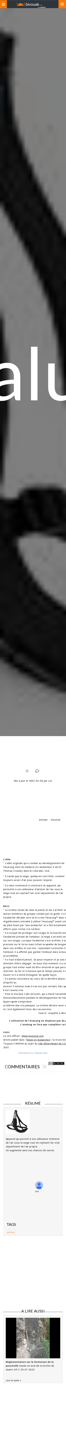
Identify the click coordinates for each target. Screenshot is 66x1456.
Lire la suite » (13, 1380)
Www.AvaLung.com (33, 1035)
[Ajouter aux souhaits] (27, 771)
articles (11, 1232)
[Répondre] (44, 1066)
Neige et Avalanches (38, 1039)
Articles (43, 819)
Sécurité (55, 819)
